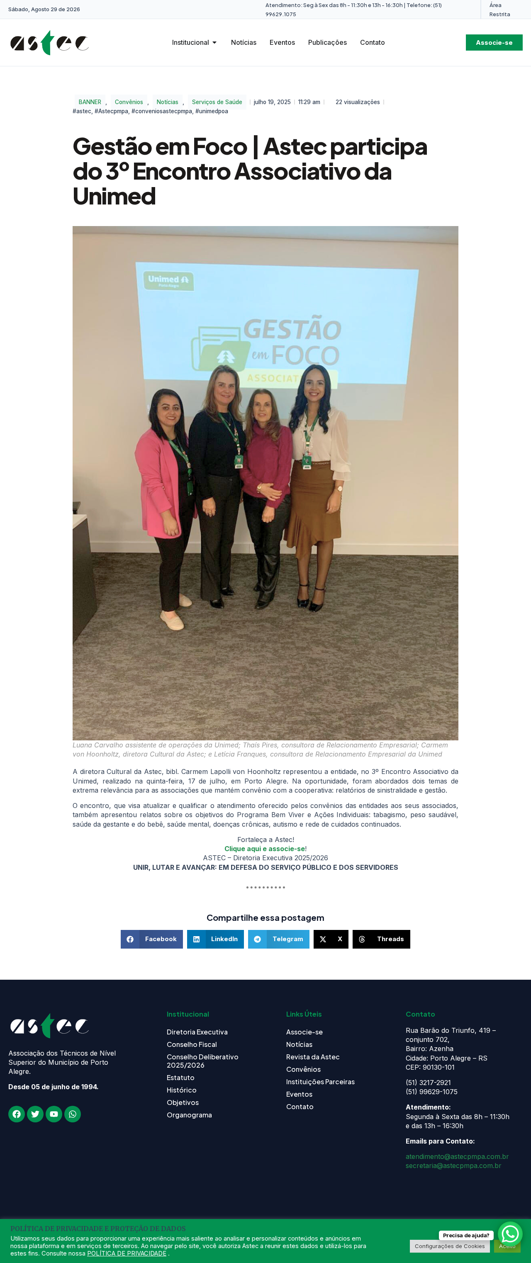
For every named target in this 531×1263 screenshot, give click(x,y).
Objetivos (183, 1102)
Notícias (167, 102)
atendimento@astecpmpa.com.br (457, 1156)
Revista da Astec (313, 1056)
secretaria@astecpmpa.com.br (454, 1165)
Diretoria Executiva (197, 1031)
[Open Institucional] (214, 42)
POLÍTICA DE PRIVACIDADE (126, 1253)
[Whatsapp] (72, 1114)
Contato (300, 1106)
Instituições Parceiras (320, 1081)
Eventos (299, 1094)
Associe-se (304, 1031)
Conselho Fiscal (192, 1044)
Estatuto (181, 1077)
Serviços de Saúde (217, 102)
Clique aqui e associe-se (264, 848)
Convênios (129, 102)
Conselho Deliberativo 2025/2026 (203, 1060)
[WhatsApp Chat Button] (510, 1234)
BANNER (90, 102)
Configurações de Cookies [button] (450, 1246)
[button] (152, 939)
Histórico (182, 1089)
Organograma (189, 1114)
